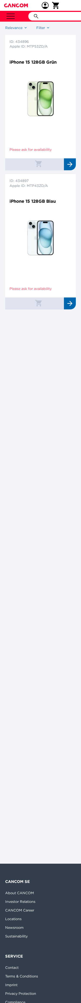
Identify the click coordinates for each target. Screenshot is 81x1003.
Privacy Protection (20, 993)
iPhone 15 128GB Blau (33, 201)
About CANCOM (19, 893)
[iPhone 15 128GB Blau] (40, 236)
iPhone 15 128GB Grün (33, 62)
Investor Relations (20, 901)
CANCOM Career (19, 910)
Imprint (11, 985)
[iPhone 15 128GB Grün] (40, 96)
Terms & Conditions (21, 976)
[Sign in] (45, 5)
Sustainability (16, 936)
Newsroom (14, 927)
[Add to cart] (38, 163)
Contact (12, 967)
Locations (13, 919)
